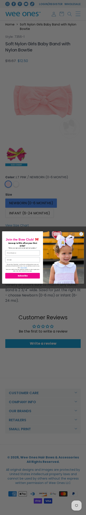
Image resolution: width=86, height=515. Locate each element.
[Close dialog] (81, 234)
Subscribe (23, 275)
